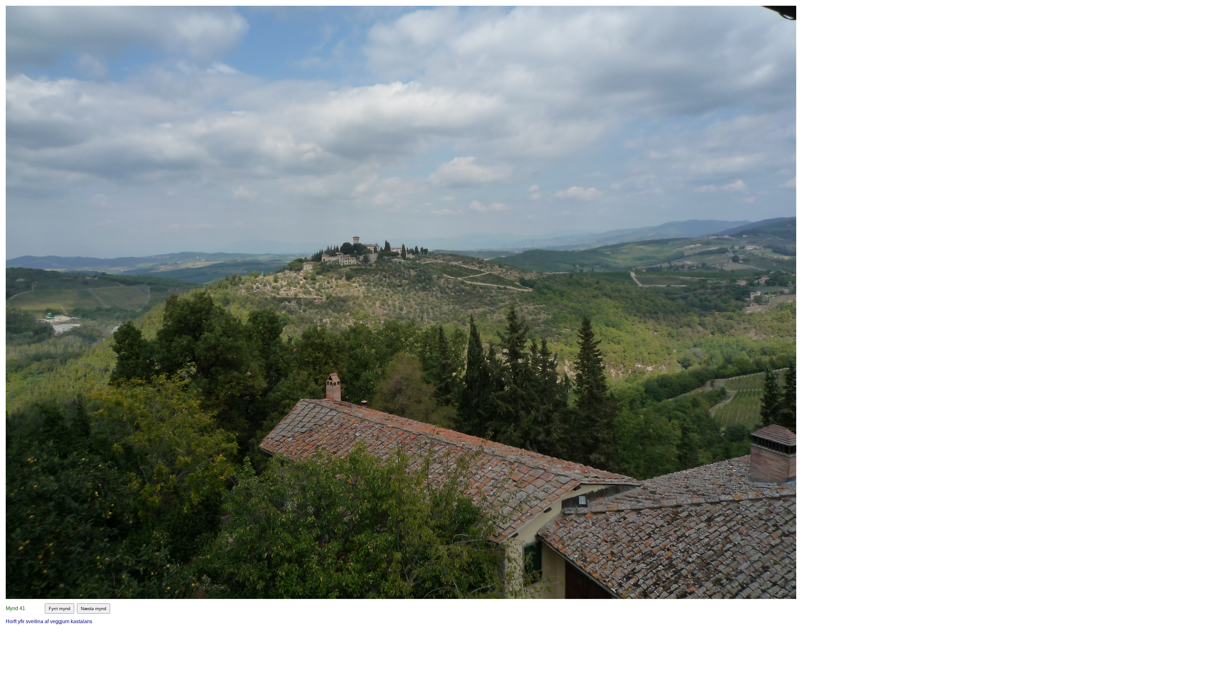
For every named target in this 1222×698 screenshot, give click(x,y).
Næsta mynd (93, 608)
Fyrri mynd (59, 608)
